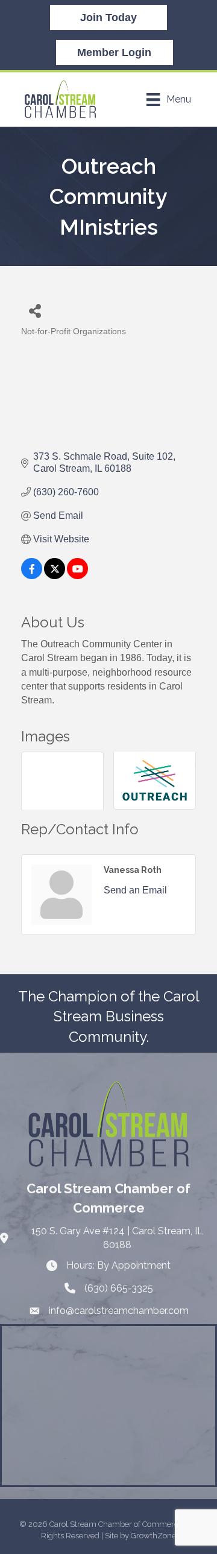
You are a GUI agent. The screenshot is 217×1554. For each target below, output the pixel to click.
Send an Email (135, 890)
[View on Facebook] (31, 576)
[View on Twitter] (54, 576)
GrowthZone (153, 1535)
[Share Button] (34, 310)
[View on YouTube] (77, 576)
